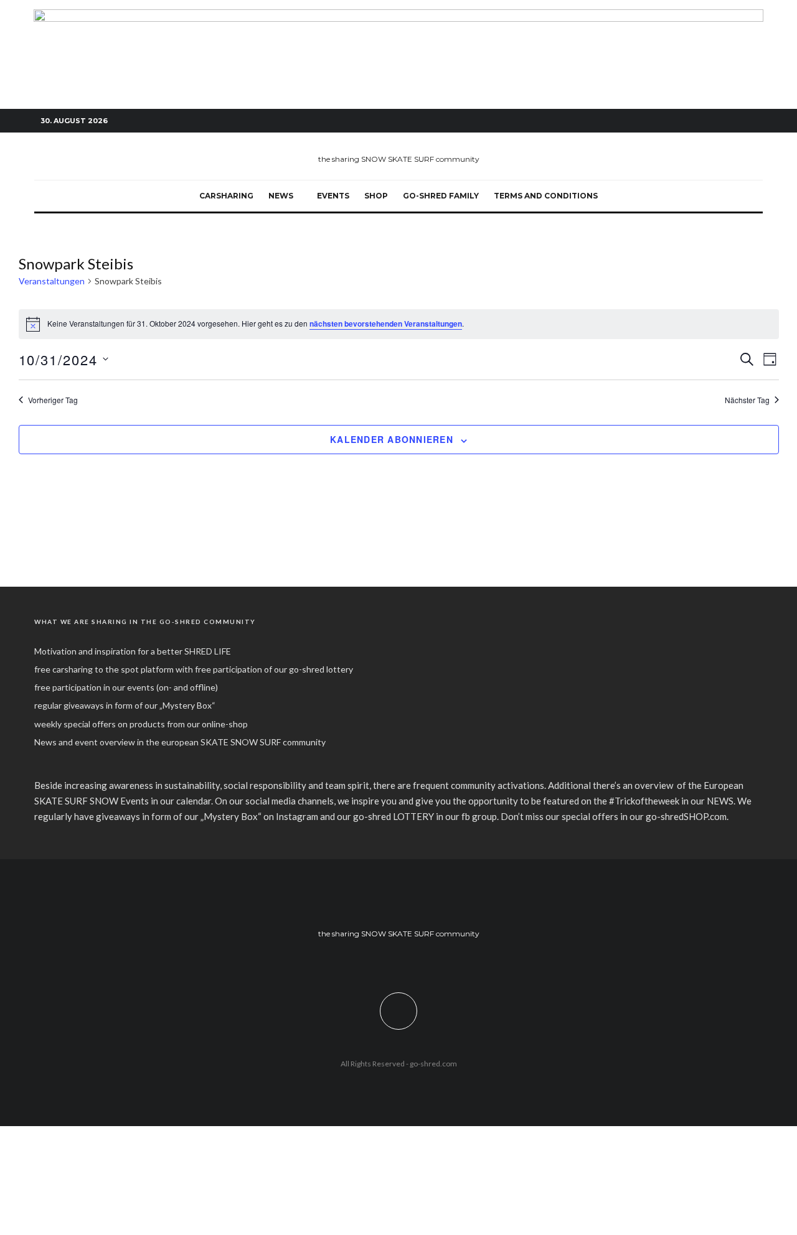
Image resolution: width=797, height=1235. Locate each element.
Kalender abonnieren (391, 439)
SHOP (376, 195)
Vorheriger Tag (53, 400)
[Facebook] (697, 121)
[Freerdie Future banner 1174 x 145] (398, 16)
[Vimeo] (734, 121)
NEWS (280, 195)
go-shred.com (433, 1063)
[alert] (399, 324)
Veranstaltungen (52, 281)
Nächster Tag (747, 400)
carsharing (226, 195)
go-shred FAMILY (441, 195)
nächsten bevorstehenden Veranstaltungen (385, 323)
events (333, 195)
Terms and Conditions (546, 195)
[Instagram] (716, 121)
